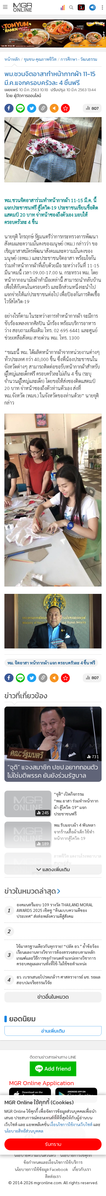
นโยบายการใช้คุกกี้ (76, 1155)
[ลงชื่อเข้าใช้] (92, 7)
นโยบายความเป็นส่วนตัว (35, 1155)
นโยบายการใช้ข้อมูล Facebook (41, 1169)
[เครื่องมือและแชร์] (103, 7)
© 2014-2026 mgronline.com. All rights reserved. (53, 1182)
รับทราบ (53, 1144)
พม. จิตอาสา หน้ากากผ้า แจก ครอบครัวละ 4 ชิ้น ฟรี (51, 662)
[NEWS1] (81, 7)
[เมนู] (5, 7)
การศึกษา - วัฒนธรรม (79, 59)
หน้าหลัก (12, 59)
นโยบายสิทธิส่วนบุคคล (23, 1130)
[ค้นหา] (71, 7)
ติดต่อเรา (53, 1176)
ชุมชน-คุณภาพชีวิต (40, 59)
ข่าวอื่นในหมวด (53, 997)
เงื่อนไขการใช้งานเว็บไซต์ (71, 1124)
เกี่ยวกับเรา (81, 1169)
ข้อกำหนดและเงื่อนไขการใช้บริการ (53, 1162)
